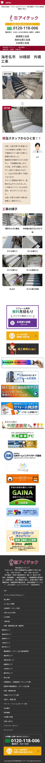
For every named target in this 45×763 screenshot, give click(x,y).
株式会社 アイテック (9, 47)
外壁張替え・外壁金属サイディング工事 (17, 682)
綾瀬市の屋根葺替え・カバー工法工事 (16, 686)
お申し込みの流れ (10, 612)
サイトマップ (8, 730)
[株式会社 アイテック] (22, 20)
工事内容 (7, 621)
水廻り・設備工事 (10, 699)
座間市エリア (8, 664)
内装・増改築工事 (10, 691)
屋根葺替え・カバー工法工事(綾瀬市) (16, 651)
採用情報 (7, 712)
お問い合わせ (8, 721)
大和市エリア (8, 669)
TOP (5, 591)
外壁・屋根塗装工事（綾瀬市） (14, 626)
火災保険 (7, 617)
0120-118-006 (25, 28)
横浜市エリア (8, 655)
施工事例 (21, 47)
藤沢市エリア (8, 673)
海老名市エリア (9, 660)
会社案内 (7, 708)
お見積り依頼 (8, 717)
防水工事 (7, 677)
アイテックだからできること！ (14, 595)
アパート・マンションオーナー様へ (16, 704)
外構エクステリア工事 (11, 695)
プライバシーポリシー (11, 726)
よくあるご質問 (9, 604)
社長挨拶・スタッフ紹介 (12, 608)
